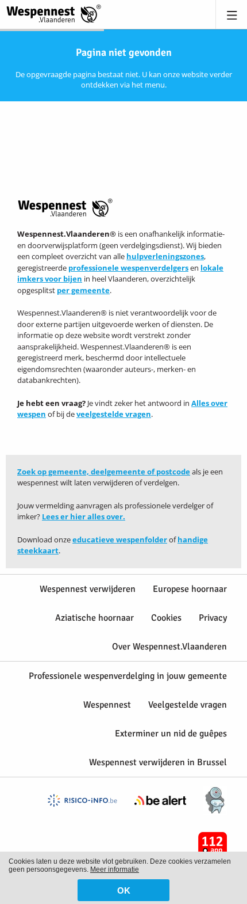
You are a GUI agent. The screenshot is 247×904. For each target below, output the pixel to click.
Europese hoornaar (190, 589)
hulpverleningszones (165, 256)
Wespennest (107, 705)
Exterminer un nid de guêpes (171, 733)
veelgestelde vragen (113, 414)
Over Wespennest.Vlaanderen (169, 646)
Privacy (213, 618)
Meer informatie (114, 869)
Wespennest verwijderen (88, 589)
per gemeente (83, 290)
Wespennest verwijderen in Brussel (158, 762)
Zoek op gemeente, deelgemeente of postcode (103, 471)
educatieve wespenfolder (119, 539)
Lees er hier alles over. (83, 516)
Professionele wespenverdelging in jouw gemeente (128, 676)
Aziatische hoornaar (94, 618)
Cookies (166, 618)
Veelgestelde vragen (187, 705)
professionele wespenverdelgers (128, 268)
